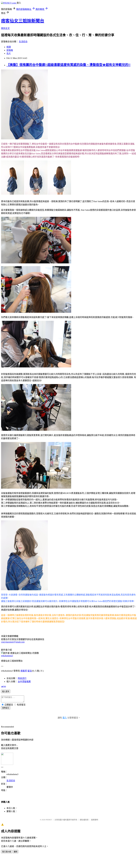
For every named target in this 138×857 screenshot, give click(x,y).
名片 (8, 53)
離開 (15, 852)
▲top (3, 686)
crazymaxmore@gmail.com (13, 642)
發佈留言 (5, 708)
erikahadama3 (7, 655)
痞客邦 (23, 671)
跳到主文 (5, 28)
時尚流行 (22, 678)
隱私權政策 (84, 820)
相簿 (8, 47)
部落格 (9, 50)
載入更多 (5, 691)
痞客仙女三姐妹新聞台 (22, 20)
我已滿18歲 (6, 852)
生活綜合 (23, 41)
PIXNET (49, 820)
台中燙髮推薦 (24, 681)
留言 (29, 671)
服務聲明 (94, 820)
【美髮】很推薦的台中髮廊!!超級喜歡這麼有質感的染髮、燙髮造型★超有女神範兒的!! (68, 65)
